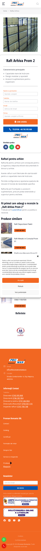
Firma (5, 113)
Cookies (20, 536)
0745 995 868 (17, 395)
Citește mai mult (20, 230)
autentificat (17, 210)
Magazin (6, 466)
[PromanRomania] (20, 136)
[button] (38, 256)
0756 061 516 (27, 404)
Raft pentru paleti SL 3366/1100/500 (22, 298)
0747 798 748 (22, 406)
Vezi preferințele (20, 292)
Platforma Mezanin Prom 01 (25, 253)
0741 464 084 (24, 401)
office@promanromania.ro (16, 369)
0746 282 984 (18, 398)
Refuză (20, 286)
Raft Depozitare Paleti (23, 224)
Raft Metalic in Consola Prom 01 (26, 240)
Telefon (6, 98)
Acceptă (21, 280)
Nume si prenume (10, 91)
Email (5, 105)
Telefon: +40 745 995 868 (22, 129)
